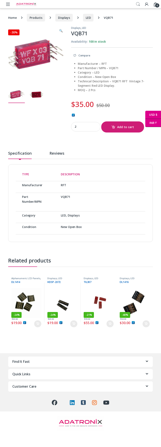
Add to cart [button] (37, 323)
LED (88, 18)
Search (138, 4)
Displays (64, 18)
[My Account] (146, 4)
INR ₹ (151, 123)
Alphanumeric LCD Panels (25, 278)
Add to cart (125, 127)
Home (12, 18)
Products (36, 18)
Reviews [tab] (56, 153)
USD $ (151, 115)
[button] (61, 30)
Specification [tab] (20, 153)
